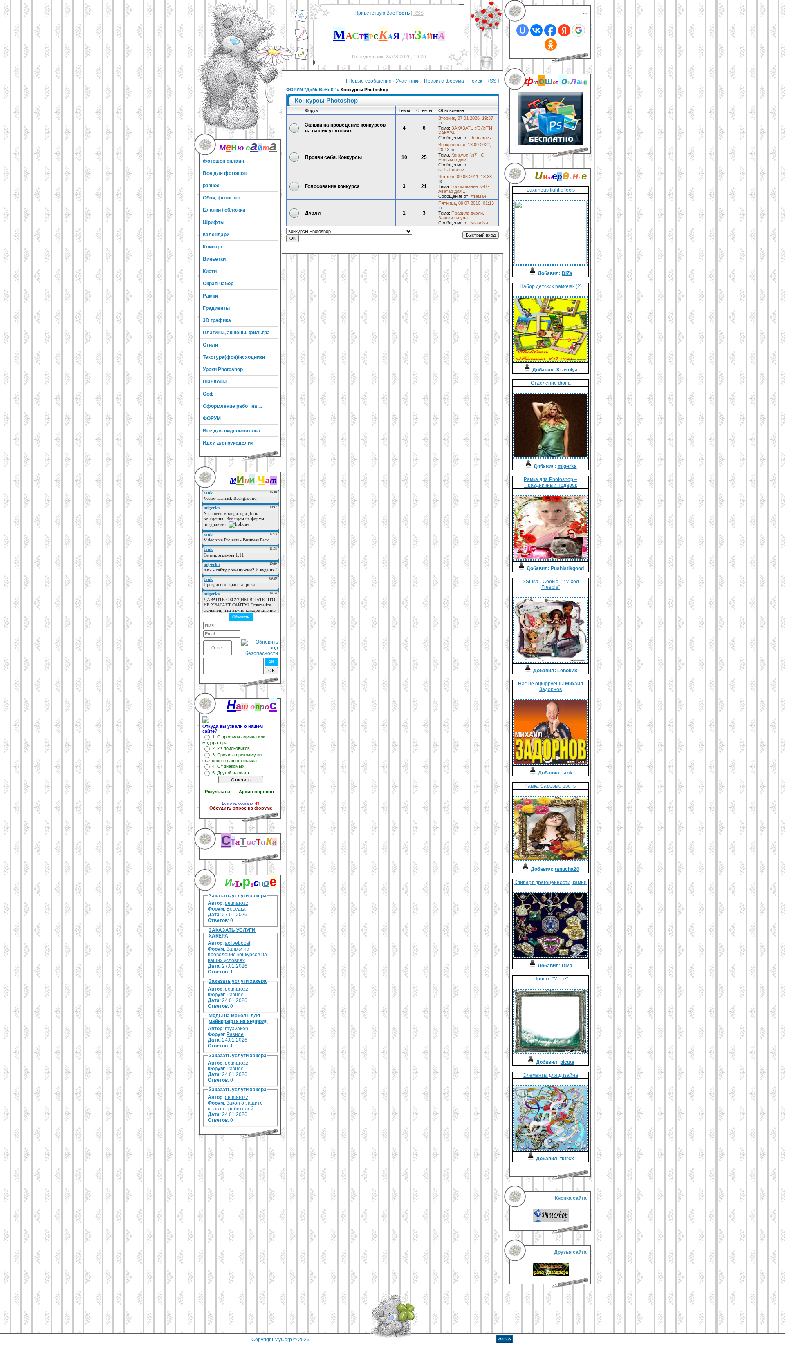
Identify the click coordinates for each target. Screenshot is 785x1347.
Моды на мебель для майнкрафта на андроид (238, 1018)
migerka (567, 466)
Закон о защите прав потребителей (235, 1106)
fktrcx (567, 1158)
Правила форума (444, 81)
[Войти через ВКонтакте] (536, 30)
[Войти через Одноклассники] (551, 44)
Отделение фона (551, 383)
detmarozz (236, 903)
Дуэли (313, 213)
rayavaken (236, 1029)
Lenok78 (567, 671)
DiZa (567, 273)
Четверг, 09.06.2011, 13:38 (465, 176)
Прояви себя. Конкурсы (333, 157)
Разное (235, 995)
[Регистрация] (301, 40)
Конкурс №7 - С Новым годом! (461, 157)
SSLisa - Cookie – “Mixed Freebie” (551, 584)
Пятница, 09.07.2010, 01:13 (466, 203)
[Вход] (301, 58)
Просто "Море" (551, 979)
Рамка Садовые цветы (551, 786)
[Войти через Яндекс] (564, 30)
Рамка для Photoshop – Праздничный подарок (550, 482)
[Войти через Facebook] (550, 30)
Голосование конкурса (332, 186)
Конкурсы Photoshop (364, 89)
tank (567, 773)
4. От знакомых (228, 766)
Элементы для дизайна (550, 1075)
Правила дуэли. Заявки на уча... (461, 215)
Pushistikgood (567, 568)
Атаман (478, 196)
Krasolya (479, 222)
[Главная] (301, 21)
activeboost (237, 943)
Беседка (236, 909)
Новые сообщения (370, 81)
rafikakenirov (451, 169)
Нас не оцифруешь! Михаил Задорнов (550, 686)
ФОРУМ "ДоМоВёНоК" (311, 89)
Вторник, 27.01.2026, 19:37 (465, 118)
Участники (408, 81)
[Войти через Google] (578, 30)
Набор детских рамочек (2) (551, 286)
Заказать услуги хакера (238, 896)
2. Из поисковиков (231, 748)
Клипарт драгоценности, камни (550, 882)
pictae (567, 1062)
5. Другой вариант (230, 772)
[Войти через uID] (522, 30)
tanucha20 (567, 869)
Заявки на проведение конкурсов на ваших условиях (237, 954)
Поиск (475, 81)
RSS (418, 13)
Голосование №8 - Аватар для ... (463, 189)
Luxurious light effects (551, 190)
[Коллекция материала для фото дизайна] (551, 1274)
